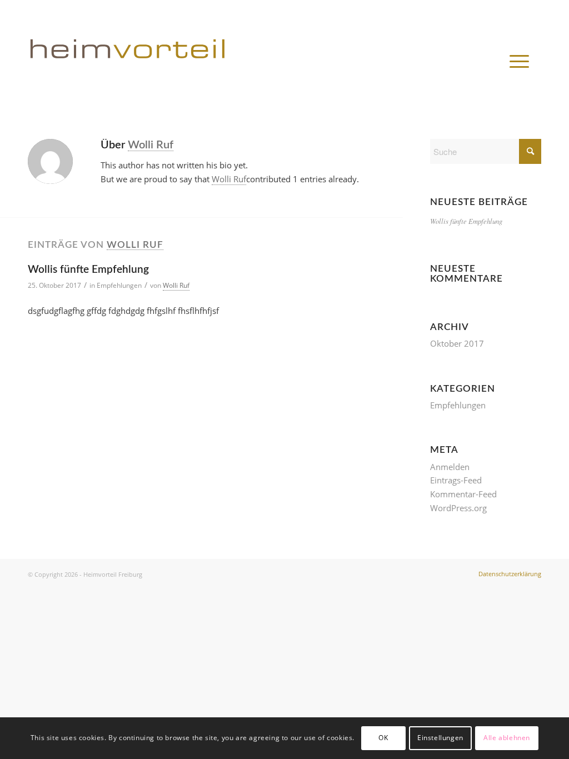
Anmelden (450, 466)
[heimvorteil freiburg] (177, 55)
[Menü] (519, 61)
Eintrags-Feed (456, 480)
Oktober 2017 (457, 343)
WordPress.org (458, 507)
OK (383, 737)
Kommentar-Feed (463, 494)
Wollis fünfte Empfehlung (88, 269)
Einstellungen (440, 737)
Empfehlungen (119, 285)
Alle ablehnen (506, 737)
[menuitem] (519, 61)
